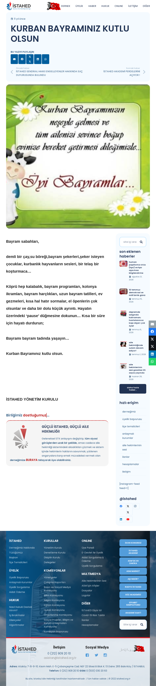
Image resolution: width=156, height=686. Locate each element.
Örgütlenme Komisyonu (58, 615)
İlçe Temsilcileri (18, 562)
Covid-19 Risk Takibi (93, 615)
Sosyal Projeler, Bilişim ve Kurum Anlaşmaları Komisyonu (58, 623)
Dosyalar (87, 590)
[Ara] (141, 242)
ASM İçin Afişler (90, 585)
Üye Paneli (88, 547)
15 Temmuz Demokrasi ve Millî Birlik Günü (137, 292)
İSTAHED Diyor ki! (92, 610)
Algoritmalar (16, 625)
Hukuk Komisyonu (54, 610)
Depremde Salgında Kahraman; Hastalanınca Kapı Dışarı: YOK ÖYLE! (137, 319)
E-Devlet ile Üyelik (92, 552)
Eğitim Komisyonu (54, 605)
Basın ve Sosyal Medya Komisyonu (57, 588)
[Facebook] (122, 506)
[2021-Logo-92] (18, 6)
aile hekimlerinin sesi (132, 447)
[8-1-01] (53, 6)
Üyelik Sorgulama (19, 587)
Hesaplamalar (90, 625)
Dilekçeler (15, 620)
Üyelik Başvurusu (19, 577)
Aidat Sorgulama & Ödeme (93, 559)
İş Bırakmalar (17, 615)
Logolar (86, 595)
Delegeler (50, 562)
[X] (129, 509)
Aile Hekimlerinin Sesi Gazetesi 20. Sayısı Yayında (137, 368)
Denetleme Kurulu (54, 552)
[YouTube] (129, 519)
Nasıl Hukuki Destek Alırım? (20, 608)
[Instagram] (136, 506)
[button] (71, 6)
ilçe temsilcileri (131, 426)
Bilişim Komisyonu (54, 600)
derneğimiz (129, 411)
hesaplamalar (130, 464)
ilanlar (126, 457)
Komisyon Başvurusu (56, 631)
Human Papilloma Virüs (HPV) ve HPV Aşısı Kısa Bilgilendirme (137, 268)
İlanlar (85, 620)
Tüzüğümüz (16, 552)
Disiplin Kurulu (52, 557)
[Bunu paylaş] (22, 59)
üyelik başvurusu (132, 419)
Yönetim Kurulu (53, 547)
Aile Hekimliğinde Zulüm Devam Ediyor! (136, 346)
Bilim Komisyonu (53, 595)
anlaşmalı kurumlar (128, 436)
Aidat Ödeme (17, 592)
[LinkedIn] (122, 519)
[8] (132, 648)
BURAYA (31, 460)
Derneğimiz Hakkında (22, 547)
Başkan (13, 557)
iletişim (126, 471)
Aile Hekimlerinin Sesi (94, 581)
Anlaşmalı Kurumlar (20, 582)
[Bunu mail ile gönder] (14, 59)
